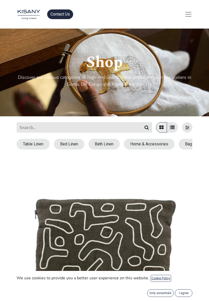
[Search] (146, 127)
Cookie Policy (160, 278)
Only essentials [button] (160, 293)
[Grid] (161, 127)
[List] (172, 127)
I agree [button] (184, 293)
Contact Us (60, 14)
